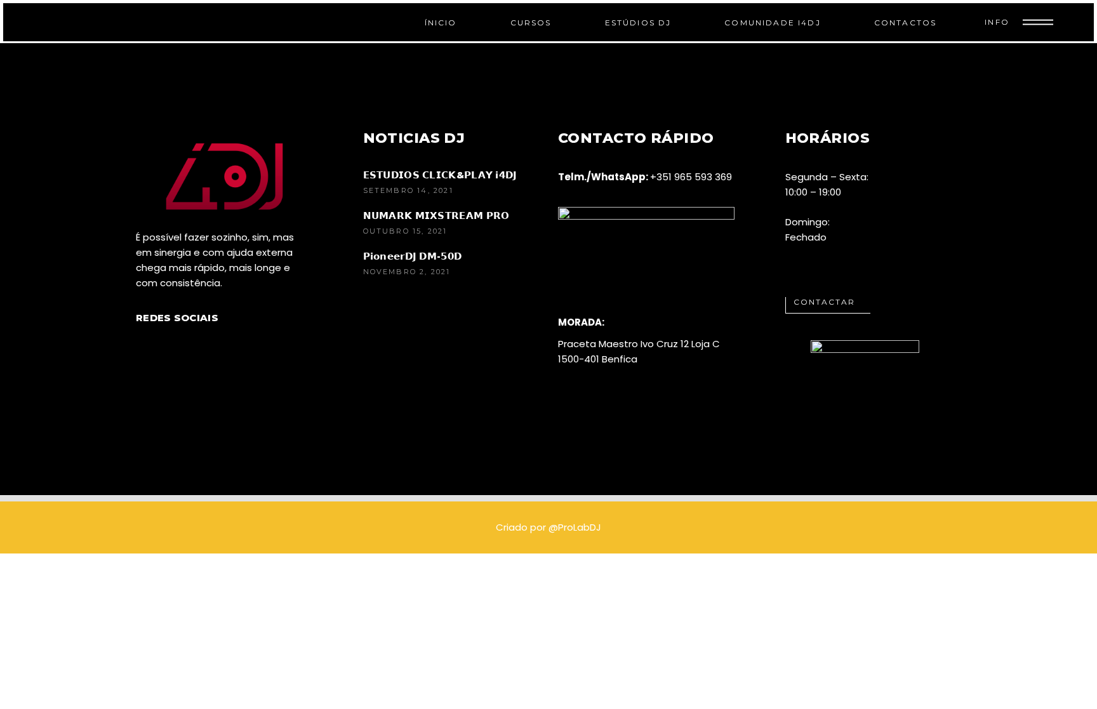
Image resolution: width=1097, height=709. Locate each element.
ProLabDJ (579, 527)
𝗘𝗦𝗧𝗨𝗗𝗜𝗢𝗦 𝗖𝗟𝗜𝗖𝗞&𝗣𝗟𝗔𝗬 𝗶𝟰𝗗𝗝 (440, 175)
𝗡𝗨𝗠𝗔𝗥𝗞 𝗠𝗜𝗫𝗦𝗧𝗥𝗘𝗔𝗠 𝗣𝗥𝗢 (436, 215)
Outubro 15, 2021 (405, 231)
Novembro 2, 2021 (407, 271)
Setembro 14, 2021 (408, 190)
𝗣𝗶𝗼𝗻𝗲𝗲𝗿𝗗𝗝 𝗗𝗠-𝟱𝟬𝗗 (412, 256)
